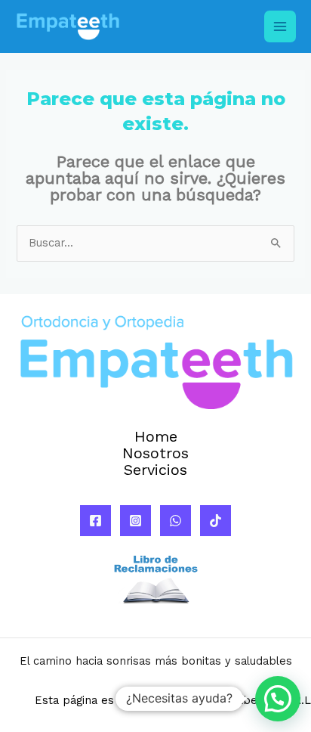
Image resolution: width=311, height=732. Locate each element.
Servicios (155, 470)
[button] (277, 698)
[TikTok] (215, 520)
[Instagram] (135, 520)
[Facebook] (95, 520)
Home (155, 437)
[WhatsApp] (175, 520)
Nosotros (155, 453)
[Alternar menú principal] (280, 26)
